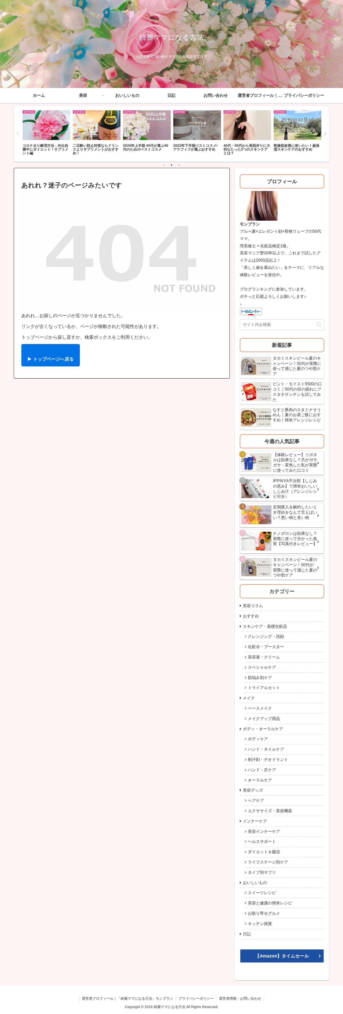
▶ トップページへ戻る (50, 359)
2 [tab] (171, 165)
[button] (319, 324)
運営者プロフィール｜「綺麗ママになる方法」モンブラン (127, 998)
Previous (17, 133)
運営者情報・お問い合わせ (240, 998)
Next (325, 133)
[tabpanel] (46, 133)
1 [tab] (163, 165)
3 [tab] (179, 165)
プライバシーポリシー (196, 998)
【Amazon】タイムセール (282, 955)
